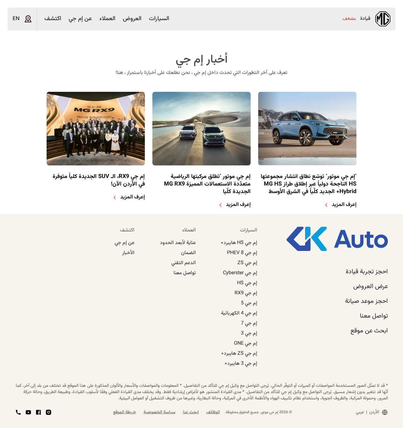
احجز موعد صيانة (366, 301)
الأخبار (128, 253)
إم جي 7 (249, 323)
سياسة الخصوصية (159, 412)
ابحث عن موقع (369, 331)
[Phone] (18, 412)
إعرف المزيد (344, 205)
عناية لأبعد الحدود (178, 243)
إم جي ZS (247, 263)
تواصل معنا (374, 316)
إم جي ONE (245, 343)
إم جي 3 (249, 333)
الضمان (188, 253)
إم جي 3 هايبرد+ (240, 364)
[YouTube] (28, 412)
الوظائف (213, 412)
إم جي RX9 (246, 293)
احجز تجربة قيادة (367, 272)
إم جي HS (247, 283)
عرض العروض (370, 286)
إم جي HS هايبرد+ (239, 243)
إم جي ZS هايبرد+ (239, 354)
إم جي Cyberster (240, 273)
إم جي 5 (249, 303)
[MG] (382, 18)
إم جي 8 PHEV (242, 253)
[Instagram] (48, 412)
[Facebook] (38, 412)
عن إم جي (124, 243)
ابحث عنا (191, 412)
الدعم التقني (183, 263)
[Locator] (28, 18)
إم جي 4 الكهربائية (239, 313)
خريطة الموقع (124, 412)
